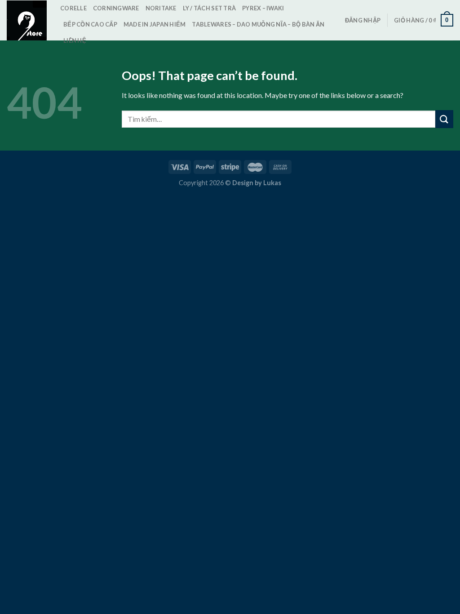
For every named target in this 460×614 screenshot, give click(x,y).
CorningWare (116, 8)
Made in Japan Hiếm (155, 24)
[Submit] (444, 119)
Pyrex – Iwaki (263, 8)
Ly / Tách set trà (209, 8)
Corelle (73, 8)
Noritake (161, 8)
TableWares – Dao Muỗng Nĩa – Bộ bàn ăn (258, 24)
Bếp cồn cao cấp (90, 24)
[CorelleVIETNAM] (27, 20)
